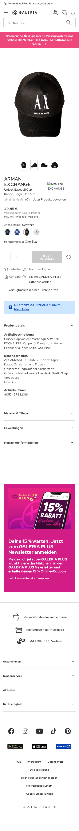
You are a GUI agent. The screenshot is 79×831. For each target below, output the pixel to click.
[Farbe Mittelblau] (17, 232)
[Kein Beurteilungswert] (15, 199)
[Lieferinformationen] (24, 269)
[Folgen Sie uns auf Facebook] (11, 731)
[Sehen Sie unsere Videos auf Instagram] (25, 731)
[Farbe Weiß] (36, 232)
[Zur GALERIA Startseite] (24, 13)
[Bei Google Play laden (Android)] (15, 746)
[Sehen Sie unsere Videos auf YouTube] (39, 731)
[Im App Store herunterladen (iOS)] (39, 746)
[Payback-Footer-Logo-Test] (64, 746)
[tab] (39, 105)
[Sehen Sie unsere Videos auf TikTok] (54, 731)
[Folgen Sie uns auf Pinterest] (68, 731)
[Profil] (55, 12)
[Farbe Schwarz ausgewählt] (27, 232)
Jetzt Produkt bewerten (49, 199)
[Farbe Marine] (7, 232)
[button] (28, 3)
